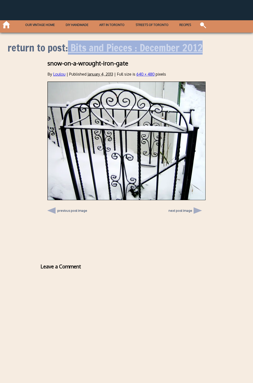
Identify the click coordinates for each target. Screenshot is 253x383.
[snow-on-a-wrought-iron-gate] (126, 198)
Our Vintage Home (40, 25)
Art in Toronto (112, 25)
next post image (180, 210)
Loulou (59, 74)
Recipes (185, 25)
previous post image (72, 209)
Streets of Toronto (152, 25)
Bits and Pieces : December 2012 (135, 48)
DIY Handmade (77, 25)
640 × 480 (145, 74)
